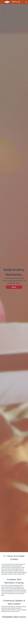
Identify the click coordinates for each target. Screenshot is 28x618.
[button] (26, 2)
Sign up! (14, 287)
